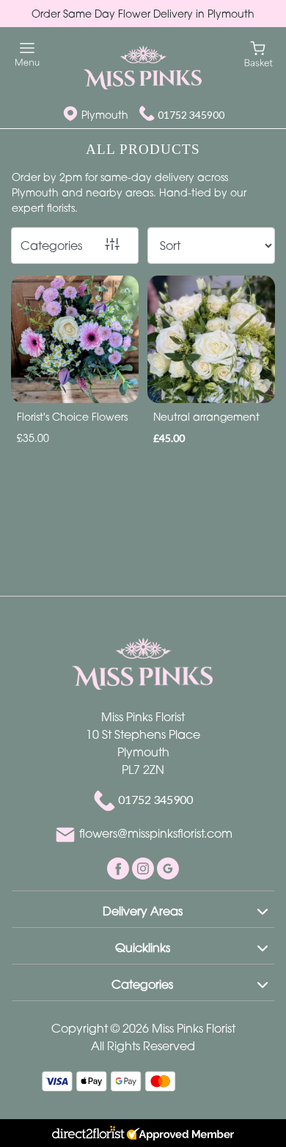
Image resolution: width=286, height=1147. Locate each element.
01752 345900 (191, 114)
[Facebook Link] (119, 867)
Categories (51, 245)
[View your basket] (258, 53)
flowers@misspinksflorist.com (155, 833)
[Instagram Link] (144, 867)
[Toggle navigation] (27, 54)
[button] (143, 908)
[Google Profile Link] (168, 867)
